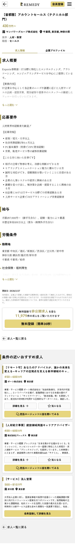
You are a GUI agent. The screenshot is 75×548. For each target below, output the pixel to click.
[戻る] (5, 4)
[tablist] (37, 50)
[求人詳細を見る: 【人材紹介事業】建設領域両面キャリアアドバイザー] (37, 447)
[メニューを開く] (69, 4)
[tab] (20, 50)
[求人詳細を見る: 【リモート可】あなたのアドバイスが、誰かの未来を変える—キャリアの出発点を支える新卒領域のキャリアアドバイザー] (37, 391)
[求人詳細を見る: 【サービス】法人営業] (37, 497)
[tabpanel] (37, 169)
